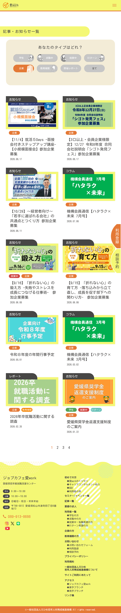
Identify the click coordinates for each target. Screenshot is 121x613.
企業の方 (69, 531)
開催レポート (71, 68)
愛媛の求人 (70, 506)
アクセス (69, 580)
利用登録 (74, 548)
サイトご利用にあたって (78, 575)
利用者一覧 (70, 512)
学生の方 (74, 515)
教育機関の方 (72, 536)
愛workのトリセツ (78, 481)
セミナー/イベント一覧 (77, 496)
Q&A (71, 488)
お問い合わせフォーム (81, 545)
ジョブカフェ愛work (79, 584)
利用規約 (69, 561)
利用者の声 (75, 491)
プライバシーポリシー (76, 556)
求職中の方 (75, 519)
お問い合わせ (72, 541)
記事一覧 (69, 501)
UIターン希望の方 (78, 525)
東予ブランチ (76, 587)
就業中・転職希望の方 (81, 522)
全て (94, 68)
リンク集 (69, 595)
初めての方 (70, 477)
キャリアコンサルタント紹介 (84, 484)
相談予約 (74, 552)
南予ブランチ (76, 591)
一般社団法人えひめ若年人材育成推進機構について (81, 568)
